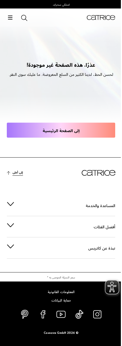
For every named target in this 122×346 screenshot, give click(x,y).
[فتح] (10, 17)
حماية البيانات (59, 300)
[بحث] (24, 17)
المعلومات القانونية (58, 291)
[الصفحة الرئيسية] (101, 17)
